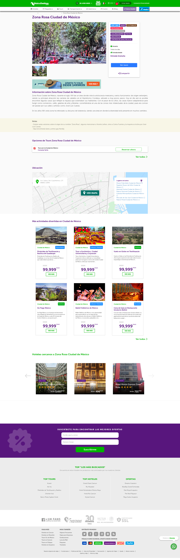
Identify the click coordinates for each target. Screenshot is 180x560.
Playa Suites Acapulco (130, 497)
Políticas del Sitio (76, 551)
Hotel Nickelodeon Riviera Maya (90, 490)
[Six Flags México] (51, 292)
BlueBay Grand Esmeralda (130, 487)
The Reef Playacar (131, 494)
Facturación (100, 551)
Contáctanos (65, 551)
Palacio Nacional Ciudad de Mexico (128, 191)
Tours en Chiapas (47, 542)
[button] (77, 9)
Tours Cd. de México (48, 537)
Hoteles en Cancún (48, 532)
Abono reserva (130, 551)
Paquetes (63, 542)
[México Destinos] (41, 3)
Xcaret (49, 483)
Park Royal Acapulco (130, 490)
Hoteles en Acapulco (48, 545)
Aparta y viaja (84, 553)
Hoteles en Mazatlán (48, 535)
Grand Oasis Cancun (90, 483)
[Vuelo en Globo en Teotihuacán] (127, 235)
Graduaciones (64, 537)
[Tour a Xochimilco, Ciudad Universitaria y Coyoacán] (89, 235)
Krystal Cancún (90, 497)
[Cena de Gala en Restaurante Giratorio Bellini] (127, 292)
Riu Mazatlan (90, 487)
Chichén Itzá (49, 494)
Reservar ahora (129, 150)
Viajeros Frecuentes (66, 532)
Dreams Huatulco (130, 483)
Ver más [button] (51, 274)
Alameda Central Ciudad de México (128, 189)
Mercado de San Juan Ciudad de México (130, 198)
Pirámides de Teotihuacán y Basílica (49, 490)
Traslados (63, 545)
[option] (51, 378)
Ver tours (124, 65)
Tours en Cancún (47, 540)
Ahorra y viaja (94, 553)
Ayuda (121, 551)
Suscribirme (90, 449)
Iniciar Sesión (126, 3)
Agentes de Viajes (112, 551)
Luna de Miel (64, 540)
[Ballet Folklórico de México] (89, 292)
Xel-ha (49, 487)
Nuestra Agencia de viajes (51, 551)
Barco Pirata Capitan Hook (49, 497)
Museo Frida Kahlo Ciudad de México (128, 183)
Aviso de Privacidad (89, 551)
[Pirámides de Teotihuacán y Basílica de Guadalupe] (51, 235)
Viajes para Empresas (66, 535)
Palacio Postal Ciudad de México (127, 200)
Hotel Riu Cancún (90, 494)
